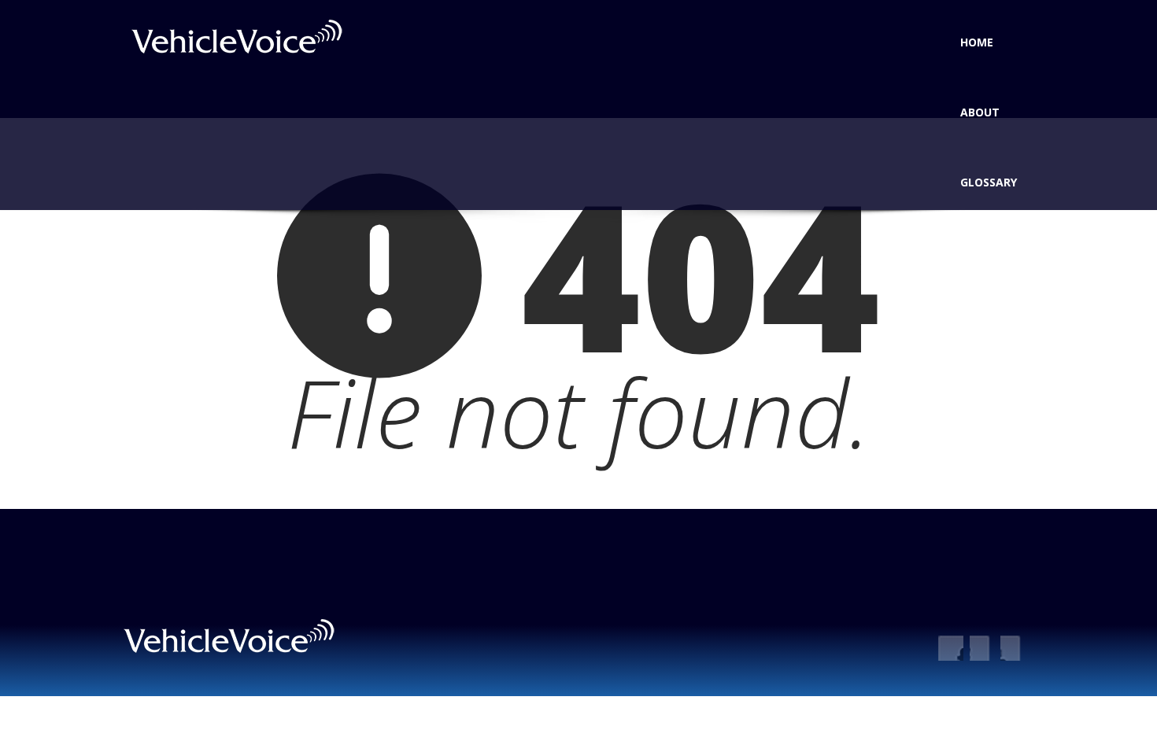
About (980, 112)
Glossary (988, 182)
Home (976, 42)
